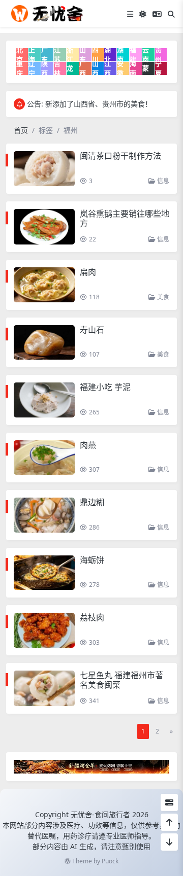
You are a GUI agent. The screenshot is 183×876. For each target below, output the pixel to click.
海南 (133, 68)
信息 (162, 181)
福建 (133, 54)
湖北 (107, 54)
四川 (95, 54)
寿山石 (92, 329)
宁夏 (158, 68)
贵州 (158, 54)
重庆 (19, 68)
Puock (110, 861)
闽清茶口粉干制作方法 (120, 155)
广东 (44, 54)
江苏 (57, 54)
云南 (145, 54)
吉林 (57, 68)
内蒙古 (145, 68)
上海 (31, 54)
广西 (82, 68)
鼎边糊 (92, 502)
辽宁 (31, 68)
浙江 (70, 54)
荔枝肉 (92, 617)
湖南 (120, 54)
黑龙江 (70, 68)
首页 (21, 130)
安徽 (120, 68)
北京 (19, 54)
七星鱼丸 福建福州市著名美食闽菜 (121, 680)
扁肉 (88, 271)
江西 (107, 68)
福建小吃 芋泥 (105, 387)
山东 (82, 54)
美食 (162, 297)
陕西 (44, 68)
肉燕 (88, 444)
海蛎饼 (92, 560)
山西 (95, 68)
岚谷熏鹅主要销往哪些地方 (124, 218)
